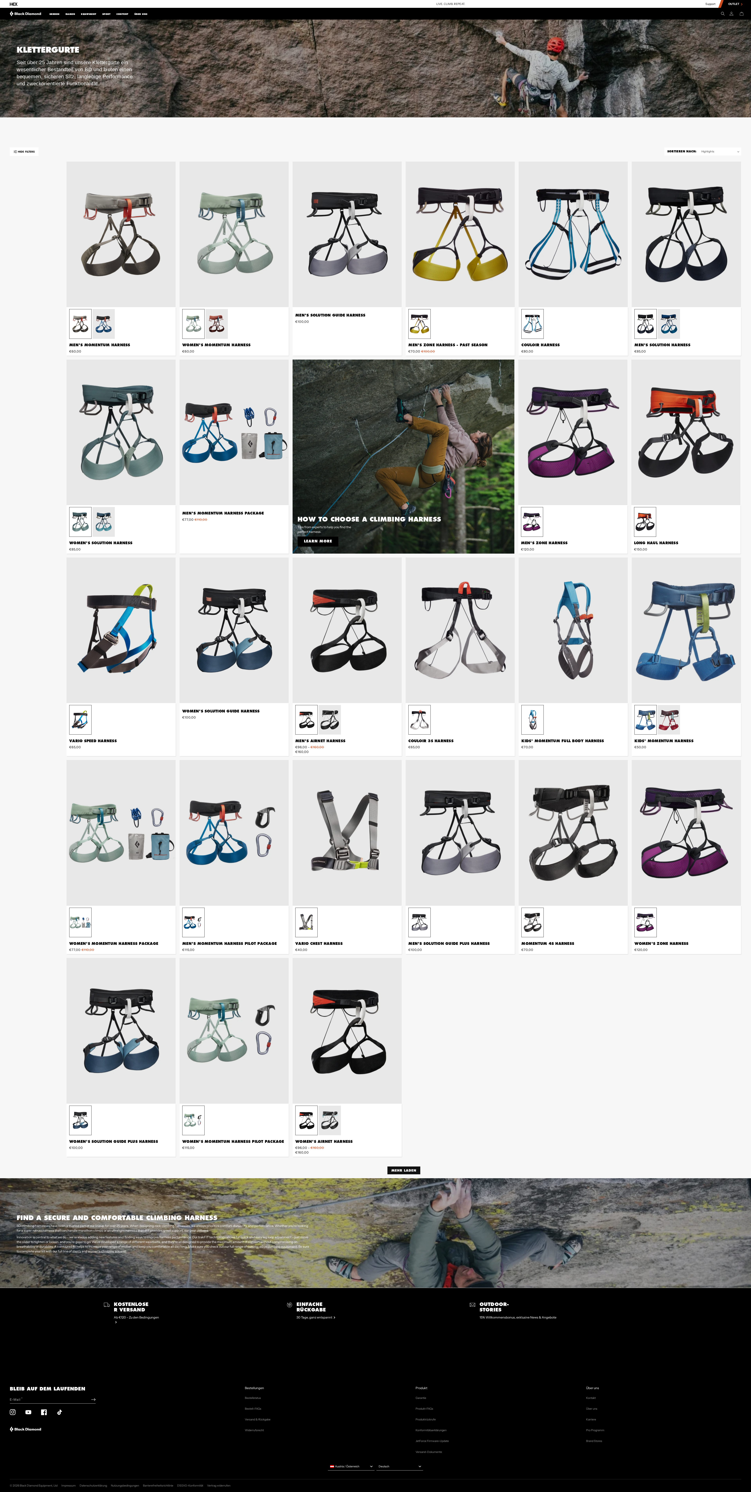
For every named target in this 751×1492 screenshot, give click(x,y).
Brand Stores (594, 1441)
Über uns (140, 14)
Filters (26, 152)
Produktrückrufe (426, 1419)
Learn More (318, 541)
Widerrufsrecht (254, 1430)
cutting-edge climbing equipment (272, 1246)
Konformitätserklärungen (431, 1430)
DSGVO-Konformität (190, 1485)
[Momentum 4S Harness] (573, 833)
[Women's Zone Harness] (686, 833)
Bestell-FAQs (253, 1408)
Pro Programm (595, 1430)
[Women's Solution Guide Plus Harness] (121, 1030)
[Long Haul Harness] (685, 432)
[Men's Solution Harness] (686, 234)
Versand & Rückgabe (257, 1419)
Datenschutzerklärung (93, 1485)
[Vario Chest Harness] (347, 833)
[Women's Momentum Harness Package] (121, 833)
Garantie (421, 1398)
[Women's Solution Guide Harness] (234, 630)
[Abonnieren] (93, 1400)
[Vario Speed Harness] (121, 630)
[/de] (25, 14)
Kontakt (591, 1398)
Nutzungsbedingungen (125, 1485)
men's (76, 1251)
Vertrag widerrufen (218, 1485)
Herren (54, 14)
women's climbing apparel (107, 1251)
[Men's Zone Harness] (572, 432)
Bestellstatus (253, 1398)
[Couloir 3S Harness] (460, 630)
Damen (70, 14)
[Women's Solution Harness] (121, 432)
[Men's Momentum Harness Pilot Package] (234, 833)
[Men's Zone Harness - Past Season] (460, 234)
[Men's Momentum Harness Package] (234, 432)
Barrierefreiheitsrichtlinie (158, 1485)
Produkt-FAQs (424, 1408)
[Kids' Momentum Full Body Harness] (573, 630)
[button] (55, 14)
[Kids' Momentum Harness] (686, 630)
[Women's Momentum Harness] (234, 234)
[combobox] (351, 1466)
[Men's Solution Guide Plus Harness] (460, 833)
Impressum (68, 1485)
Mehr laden (403, 1170)
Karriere (591, 1419)
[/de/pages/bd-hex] (14, 4)
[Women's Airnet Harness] (347, 1030)
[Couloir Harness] (573, 234)
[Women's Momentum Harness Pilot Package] (234, 1030)
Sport (106, 14)
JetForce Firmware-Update (432, 1441)
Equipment (88, 14)
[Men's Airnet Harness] (347, 630)
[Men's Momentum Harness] (121, 234)
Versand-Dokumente (429, 1452)
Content (122, 14)
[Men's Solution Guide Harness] (347, 234)
